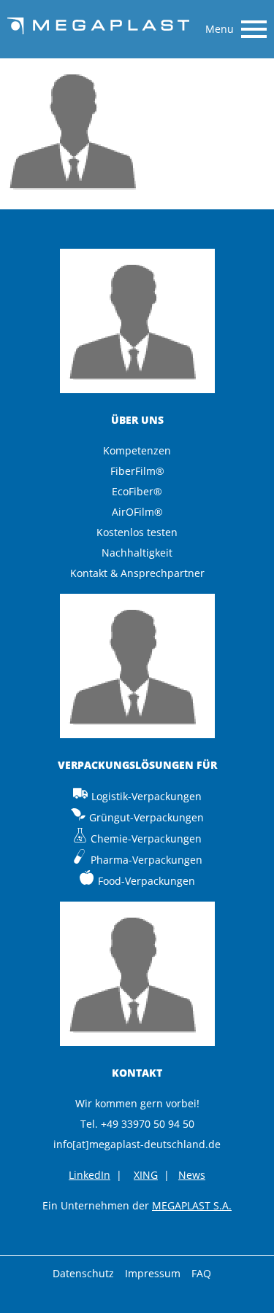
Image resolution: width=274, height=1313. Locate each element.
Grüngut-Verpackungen (146, 817)
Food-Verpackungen (146, 881)
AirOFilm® (137, 512)
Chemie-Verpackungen (146, 838)
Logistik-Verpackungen (146, 796)
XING (146, 1175)
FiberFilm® (137, 471)
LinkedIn (89, 1175)
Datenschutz (83, 1273)
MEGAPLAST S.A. (192, 1205)
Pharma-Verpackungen (146, 860)
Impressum (152, 1273)
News (191, 1175)
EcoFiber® (137, 491)
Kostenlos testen (137, 532)
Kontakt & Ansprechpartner (137, 573)
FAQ (201, 1273)
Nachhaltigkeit (137, 552)
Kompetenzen (137, 450)
